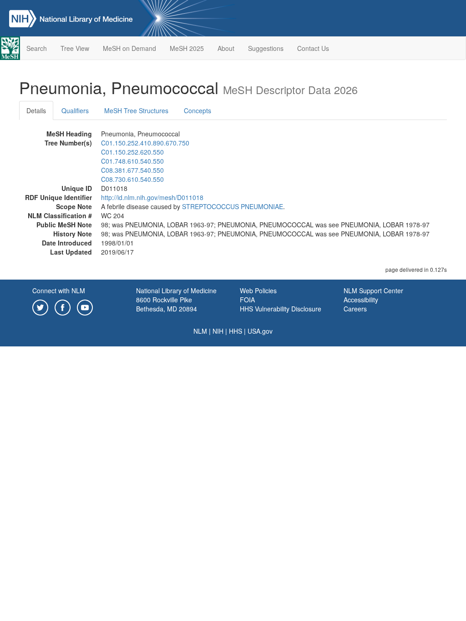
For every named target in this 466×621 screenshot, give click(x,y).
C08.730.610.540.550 (132, 179)
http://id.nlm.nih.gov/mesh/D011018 (152, 197)
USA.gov (260, 331)
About (226, 48)
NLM (200, 331)
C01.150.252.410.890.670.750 (145, 142)
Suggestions (266, 48)
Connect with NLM (58, 290)
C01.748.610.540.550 (132, 160)
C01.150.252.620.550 (132, 151)
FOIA (247, 299)
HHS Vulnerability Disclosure (280, 308)
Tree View (75, 48)
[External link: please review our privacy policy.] (40, 306)
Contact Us (313, 48)
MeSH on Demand (129, 48)
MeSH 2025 (187, 48)
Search (36, 48)
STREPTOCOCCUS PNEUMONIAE (232, 206)
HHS (235, 331)
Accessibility (361, 299)
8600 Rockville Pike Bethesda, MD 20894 (166, 304)
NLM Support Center (373, 290)
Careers (355, 308)
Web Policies (258, 290)
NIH (218, 331)
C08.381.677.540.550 (132, 170)
